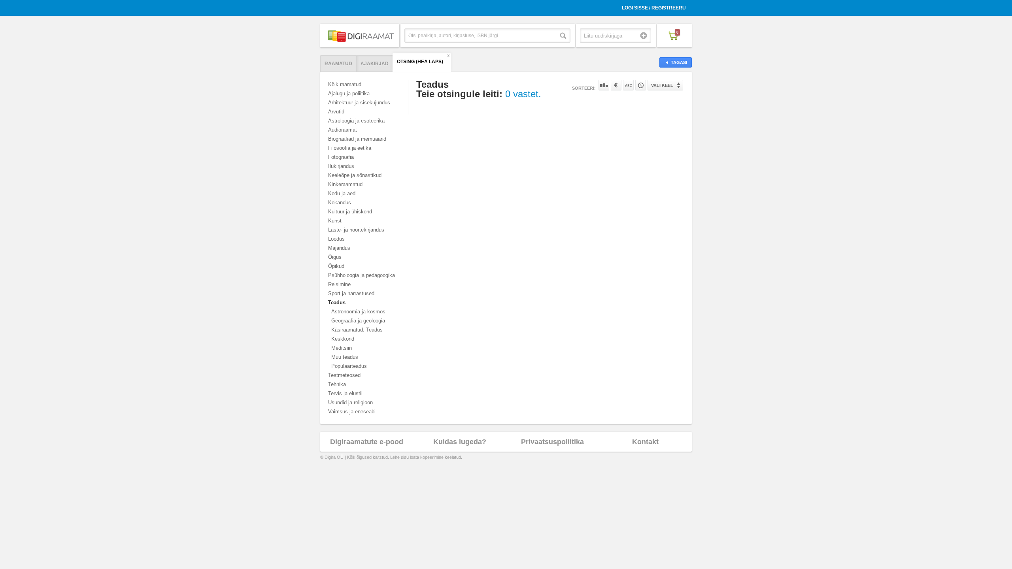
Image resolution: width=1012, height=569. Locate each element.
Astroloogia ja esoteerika (356, 121)
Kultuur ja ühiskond (350, 212)
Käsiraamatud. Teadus (357, 330)
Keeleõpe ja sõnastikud (354, 175)
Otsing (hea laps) (420, 61)
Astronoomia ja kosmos (358, 312)
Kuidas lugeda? (459, 442)
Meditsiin (341, 348)
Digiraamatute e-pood (366, 442)
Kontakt (645, 442)
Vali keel (662, 85)
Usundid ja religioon (350, 402)
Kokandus (339, 202)
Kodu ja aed (341, 193)
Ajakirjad (375, 63)
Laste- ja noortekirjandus (356, 230)
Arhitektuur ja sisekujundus (359, 103)
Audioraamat (342, 130)
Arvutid (336, 112)
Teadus (337, 302)
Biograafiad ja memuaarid (357, 139)
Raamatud (338, 63)
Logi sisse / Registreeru (654, 8)
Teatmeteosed (344, 375)
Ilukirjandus (341, 166)
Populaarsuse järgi (604, 85)
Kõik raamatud (344, 84)
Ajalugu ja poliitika (349, 93)
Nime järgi (628, 85)
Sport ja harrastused (351, 293)
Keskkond (342, 339)
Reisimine (339, 284)
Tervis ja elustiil (346, 393)
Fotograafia (341, 157)
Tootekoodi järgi (640, 85)
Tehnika (337, 384)
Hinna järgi (616, 85)
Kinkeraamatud (345, 184)
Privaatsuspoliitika (552, 442)
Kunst (335, 221)
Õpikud (336, 266)
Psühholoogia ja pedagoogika (361, 275)
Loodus (336, 239)
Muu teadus (344, 357)
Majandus (339, 248)
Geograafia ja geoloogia (358, 321)
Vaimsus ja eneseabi (352, 412)
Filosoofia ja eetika (349, 148)
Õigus (335, 257)
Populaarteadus (349, 366)
